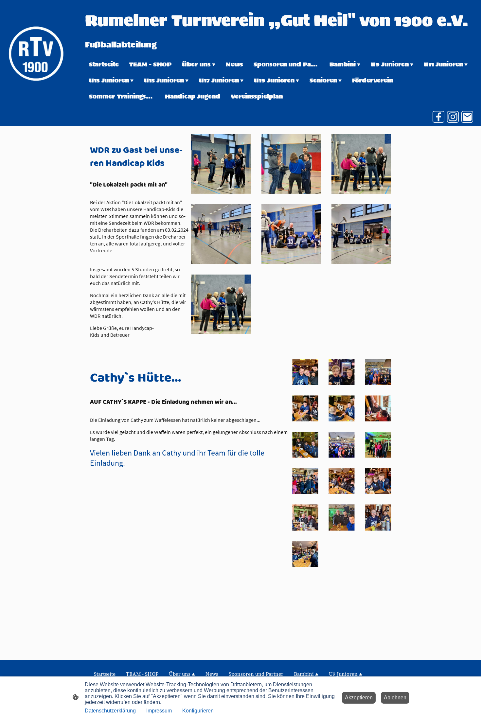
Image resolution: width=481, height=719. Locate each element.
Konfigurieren (198, 710)
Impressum (159, 710)
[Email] (467, 117)
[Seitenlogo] (36, 53)
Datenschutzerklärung (110, 710)
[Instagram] (453, 117)
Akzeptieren (359, 697)
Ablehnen (395, 697)
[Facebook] (438, 117)
